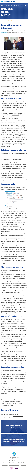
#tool (20, 403)
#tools (16, 403)
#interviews (10, 399)
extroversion (4, 222)
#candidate (11, 403)
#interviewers (5, 401)
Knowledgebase (8, 5)
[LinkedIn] (15, 458)
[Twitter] (10, 458)
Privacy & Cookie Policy (14, 465)
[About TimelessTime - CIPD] (15, 468)
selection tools (15, 115)
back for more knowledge (7, 20)
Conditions (5, 465)
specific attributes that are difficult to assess (15, 217)
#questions (5, 405)
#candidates (5, 403)
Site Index (23, 465)
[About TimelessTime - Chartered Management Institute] (11, 468)
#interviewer (17, 399)
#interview (4, 399)
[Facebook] (13, 458)
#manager (18, 401)
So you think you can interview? (20, 5)
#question (10, 405)
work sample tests (15, 224)
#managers (12, 401)
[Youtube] (18, 458)
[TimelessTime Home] (14, 454)
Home (2, 5)
